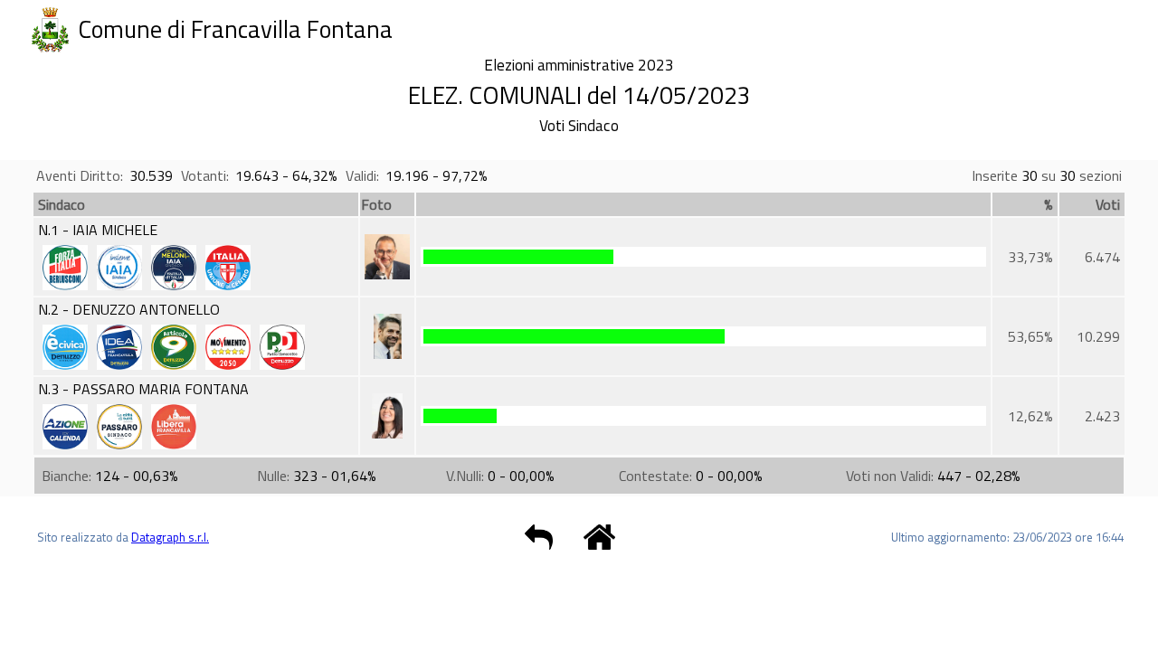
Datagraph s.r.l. (170, 537)
